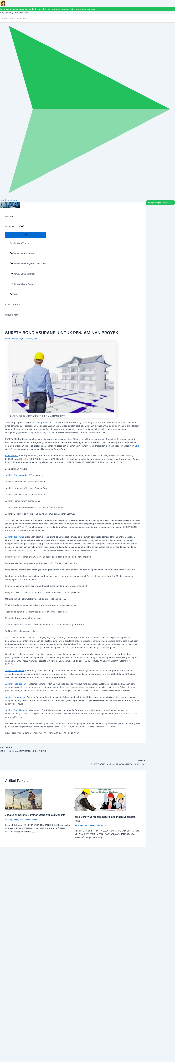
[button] (22, 226)
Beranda (9, 216)
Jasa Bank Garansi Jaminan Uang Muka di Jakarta (35, 814)
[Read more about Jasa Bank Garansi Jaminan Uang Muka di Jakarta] (23, 808)
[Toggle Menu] (25, 235)
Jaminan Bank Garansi (24, 284)
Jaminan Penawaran (14, 475)
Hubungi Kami (12, 314)
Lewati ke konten (8, 200)
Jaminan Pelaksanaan (24, 253)
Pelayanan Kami (12, 226)
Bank (137, 446)
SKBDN (17, 294)
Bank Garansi (11, 455)
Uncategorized (11, 820)
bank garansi (42, 422)
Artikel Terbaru (12, 304)
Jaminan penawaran (14, 537)
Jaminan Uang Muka (15, 697)
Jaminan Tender (21, 243)
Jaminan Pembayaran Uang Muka (30, 263)
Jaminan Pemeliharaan (24, 274)
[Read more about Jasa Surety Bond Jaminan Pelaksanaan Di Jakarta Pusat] (100, 810)
